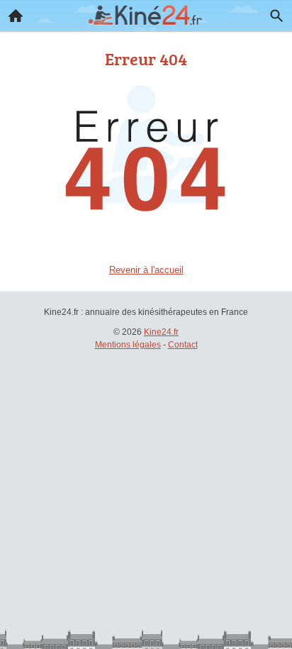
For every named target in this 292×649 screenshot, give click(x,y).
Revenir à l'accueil (146, 270)
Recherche (276, 15)
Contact (183, 345)
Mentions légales (128, 345)
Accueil (15, 15)
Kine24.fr (161, 332)
